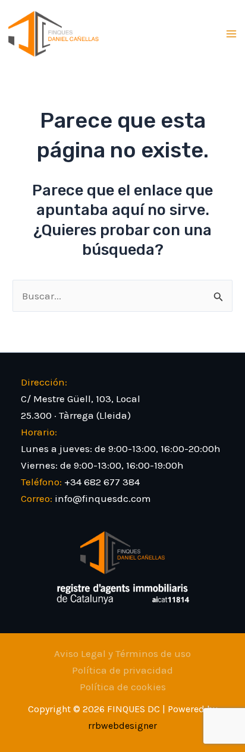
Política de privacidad (122, 670)
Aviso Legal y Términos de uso (122, 653)
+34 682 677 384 (102, 482)
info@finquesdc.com (103, 498)
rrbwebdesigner (122, 725)
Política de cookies (123, 687)
